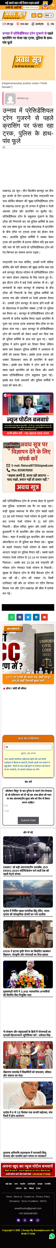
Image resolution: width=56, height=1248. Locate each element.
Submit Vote (28, 820)
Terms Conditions (29, 1201)
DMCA (43, 1201)
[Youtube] (31, 1220)
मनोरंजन (19, 1188)
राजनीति (47, 1184)
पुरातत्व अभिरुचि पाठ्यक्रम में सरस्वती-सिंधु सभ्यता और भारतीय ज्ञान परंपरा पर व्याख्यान (24, 1154)
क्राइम (40, 1184)
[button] (11, 617)
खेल (25, 1188)
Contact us (29, 1196)
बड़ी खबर (9, 1184)
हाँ (7, 806)
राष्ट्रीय (22, 1184)
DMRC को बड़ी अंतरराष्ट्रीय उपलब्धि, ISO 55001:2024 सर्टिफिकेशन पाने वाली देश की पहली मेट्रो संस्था (26, 871)
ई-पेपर (38, 1188)
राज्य (16, 1184)
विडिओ (31, 1188)
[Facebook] (18, 1220)
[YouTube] (39, 15)
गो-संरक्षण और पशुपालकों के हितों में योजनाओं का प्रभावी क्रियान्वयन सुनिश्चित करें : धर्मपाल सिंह (27, 1033)
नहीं (7, 811)
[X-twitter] (25, 1220)
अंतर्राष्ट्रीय (31, 1184)
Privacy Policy (43, 1196)
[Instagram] (37, 1220)
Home (9, 1196)
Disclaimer (14, 1201)
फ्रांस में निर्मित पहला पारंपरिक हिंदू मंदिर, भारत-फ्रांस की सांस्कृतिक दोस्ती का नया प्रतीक (26, 912)
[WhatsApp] (34, 15)
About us (18, 1196)
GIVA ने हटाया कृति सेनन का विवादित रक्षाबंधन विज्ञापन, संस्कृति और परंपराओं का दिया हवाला (27, 953)
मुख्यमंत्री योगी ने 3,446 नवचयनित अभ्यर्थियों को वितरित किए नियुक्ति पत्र (26, 993)
